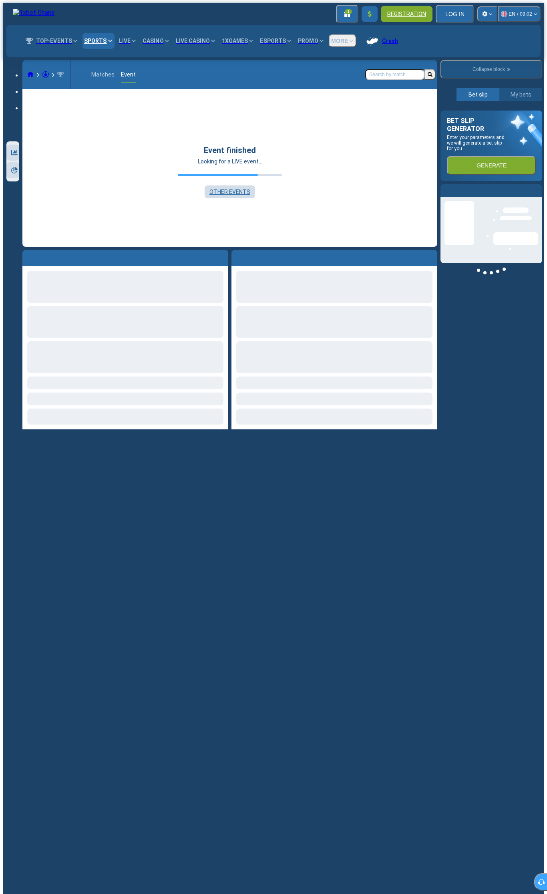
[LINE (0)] (30, 74)
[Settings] (487, 14)
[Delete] (429, 256)
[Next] (256, 256)
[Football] (45, 74)
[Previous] (238, 256)
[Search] (430, 74)
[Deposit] (370, 14)
